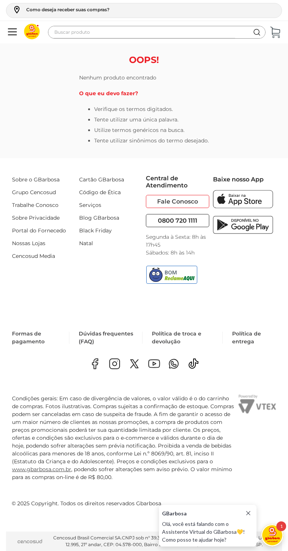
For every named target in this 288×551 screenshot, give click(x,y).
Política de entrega (246, 337)
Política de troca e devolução (176, 337)
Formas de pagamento (28, 337)
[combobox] (157, 32)
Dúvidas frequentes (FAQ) (106, 337)
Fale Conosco (177, 201)
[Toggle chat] (272, 535)
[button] (61, 9)
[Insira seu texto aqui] (174, 364)
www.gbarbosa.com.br (41, 469)
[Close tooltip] (248, 513)
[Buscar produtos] (257, 32)
